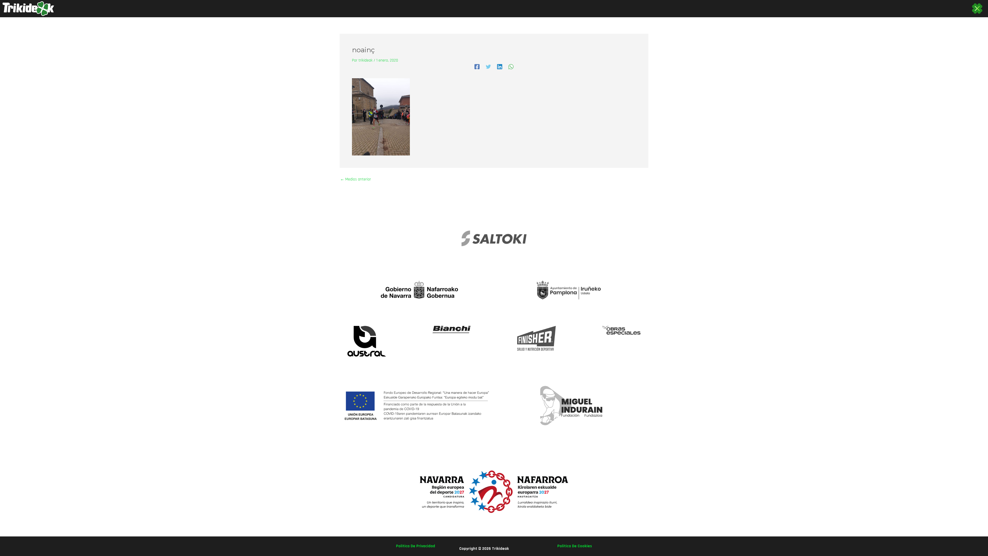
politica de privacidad (415, 546)
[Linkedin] (499, 66)
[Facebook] (477, 66)
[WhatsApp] (511, 66)
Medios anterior (355, 179)
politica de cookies (574, 546)
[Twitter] (488, 66)
